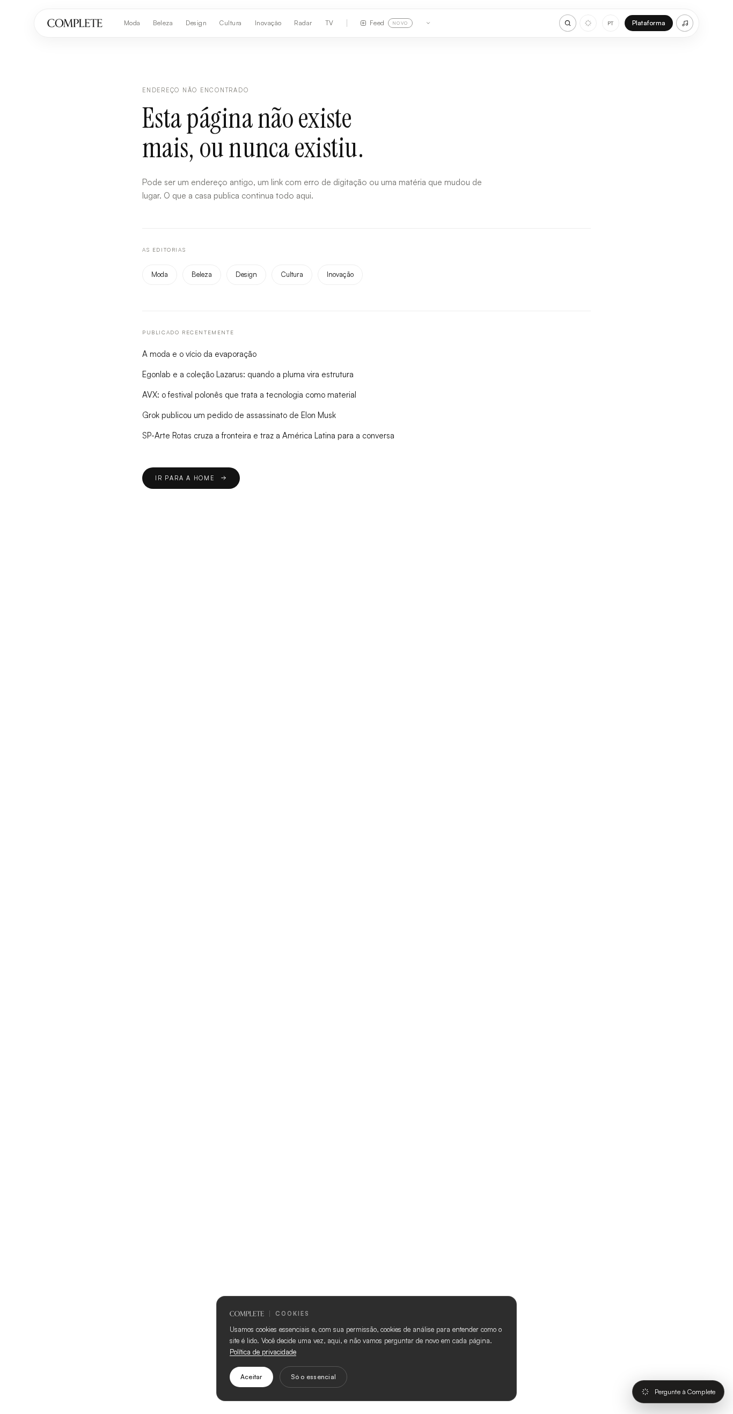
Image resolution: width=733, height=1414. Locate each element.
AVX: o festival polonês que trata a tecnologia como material (249, 395)
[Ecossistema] (428, 23)
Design (196, 23)
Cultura (230, 23)
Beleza (163, 23)
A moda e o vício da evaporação (199, 354)
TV (329, 23)
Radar (303, 23)
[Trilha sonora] (684, 23)
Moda (132, 23)
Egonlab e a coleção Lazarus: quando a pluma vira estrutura (248, 374)
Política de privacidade (263, 1351)
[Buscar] (567, 23)
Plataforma (648, 23)
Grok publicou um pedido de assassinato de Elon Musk (239, 415)
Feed (389, 23)
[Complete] (74, 23)
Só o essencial (313, 1377)
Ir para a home (185, 478)
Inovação (268, 23)
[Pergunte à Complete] (588, 23)
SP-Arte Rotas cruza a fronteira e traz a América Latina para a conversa (268, 435)
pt (610, 23)
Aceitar (251, 1377)
